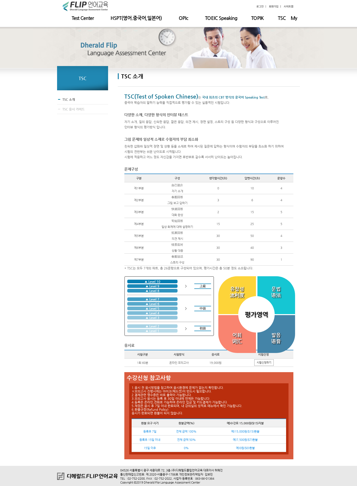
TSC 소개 (68, 99)
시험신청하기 (264, 362)
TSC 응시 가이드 (73, 109)
